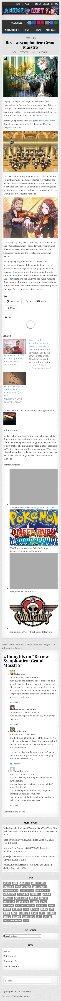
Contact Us (40, 3)
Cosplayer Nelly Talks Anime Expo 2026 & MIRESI (28, 840)
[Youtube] (43, 23)
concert (43, 898)
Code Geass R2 (21, 898)
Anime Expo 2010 (11, 890)
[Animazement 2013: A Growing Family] (14, 346)
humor (7, 909)
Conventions (16, 23)
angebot (19, 771)
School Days (28, 916)
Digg (42, 410)
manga (44, 909)
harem (51, 905)
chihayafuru (23, 894)
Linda (14, 52)
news (14, 913)
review (7, 916)
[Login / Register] (56, 23)
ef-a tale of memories (25, 905)
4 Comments (44, 52)
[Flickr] (38, 23)
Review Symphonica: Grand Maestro (30, 45)
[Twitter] (29, 23)
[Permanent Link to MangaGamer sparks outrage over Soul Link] (34, 504)
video (26, 920)
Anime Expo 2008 (40, 886)
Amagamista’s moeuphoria (23, 591)
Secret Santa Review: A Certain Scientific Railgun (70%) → (30, 645)
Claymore (8, 898)
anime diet (24, 883)
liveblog (34, 909)
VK (38, 410)
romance (16, 916)
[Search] (47, 23)
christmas (36, 894)
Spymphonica (48, 121)
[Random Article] (51, 23)
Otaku (34, 913)
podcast (51, 913)
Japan (26, 909)
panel (42, 913)
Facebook (26, 410)
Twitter (16, 410)
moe (51, 909)
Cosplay (34, 901)
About (27, 3)
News (27, 30)
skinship (47, 916)
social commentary (12, 920)
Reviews (37, 30)
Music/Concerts (12, 30)
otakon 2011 (24, 913)
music (6, 913)
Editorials (8, 905)
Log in (6, 951)
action (7, 883)
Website (7, 459)
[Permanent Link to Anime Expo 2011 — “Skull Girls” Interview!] (34, 628)
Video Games (51, 30)
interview (17, 909)
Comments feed (11, 961)
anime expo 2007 (23, 886)
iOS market (41, 115)
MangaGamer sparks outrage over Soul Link (32, 508)
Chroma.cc (18, 272)
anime (15, 883)
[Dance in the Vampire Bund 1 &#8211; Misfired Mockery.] (41, 354)
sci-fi (39, 916)
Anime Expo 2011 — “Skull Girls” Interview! (31, 632)
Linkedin (49, 410)
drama (43, 901)
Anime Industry (43, 890)
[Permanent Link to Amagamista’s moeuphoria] (34, 588)
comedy (33, 898)
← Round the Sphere (12, 648)
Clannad (46, 894)
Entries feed (9, 956)
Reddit (34, 410)
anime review (9, 894)
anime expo (8, 886)
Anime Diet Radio (39, 883)
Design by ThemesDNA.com (16, 996)
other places (32, 449)
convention (9, 901)
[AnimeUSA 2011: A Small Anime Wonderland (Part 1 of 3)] (14, 378)
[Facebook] (34, 23)
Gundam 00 (41, 905)
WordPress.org (11, 966)
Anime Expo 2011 (26, 890)
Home (18, 3)
